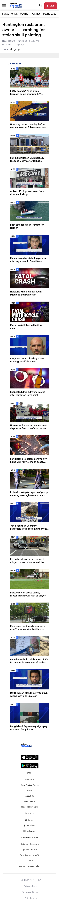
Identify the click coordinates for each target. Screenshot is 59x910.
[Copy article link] (19, 49)
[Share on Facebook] (11, 49)
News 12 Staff (8, 41)
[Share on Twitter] (15, 49)
